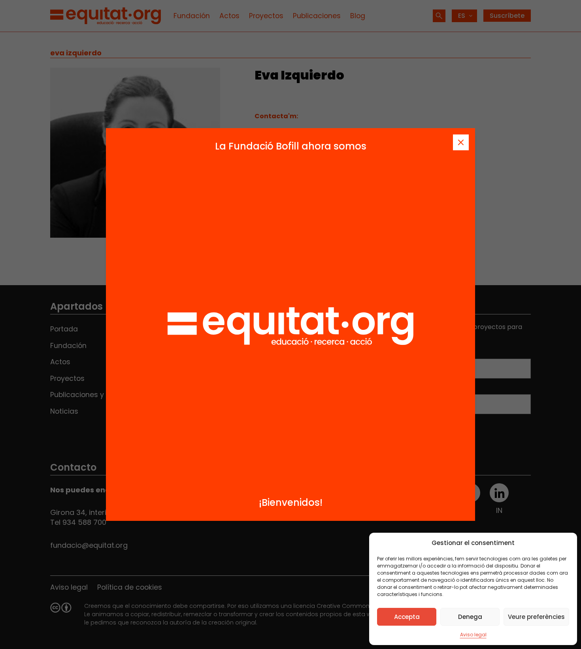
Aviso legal (473, 634)
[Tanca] (461, 142)
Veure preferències (536, 617)
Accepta (407, 617)
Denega (470, 617)
